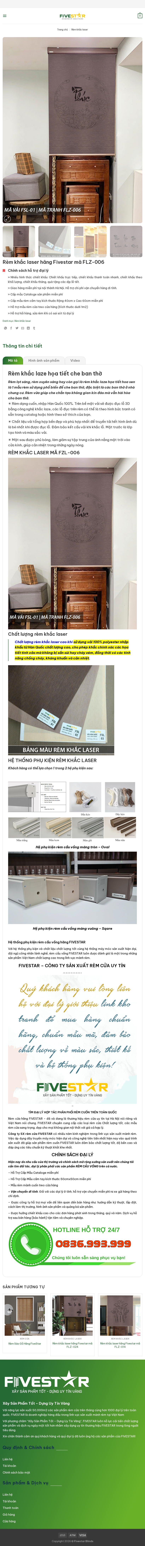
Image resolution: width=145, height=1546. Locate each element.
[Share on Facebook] (11, 328)
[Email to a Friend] (22, 328)
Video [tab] (75, 360)
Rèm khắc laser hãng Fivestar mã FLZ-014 (120, 1345)
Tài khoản (9, 1466)
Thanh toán (10, 1508)
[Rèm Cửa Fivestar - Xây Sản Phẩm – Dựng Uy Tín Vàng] (72, 16)
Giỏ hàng (9, 1514)
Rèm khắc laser (79, 29)
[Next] (135, 130)
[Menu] (5, 16)
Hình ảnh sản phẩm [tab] (43, 360)
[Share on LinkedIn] (28, 328)
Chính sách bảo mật (16, 1472)
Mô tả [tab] (13, 360)
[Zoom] (7, 219)
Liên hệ (8, 1459)
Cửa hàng (9, 1521)
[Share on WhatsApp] (5, 328)
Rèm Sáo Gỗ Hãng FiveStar (24, 1343)
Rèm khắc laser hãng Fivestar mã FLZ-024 (72, 1345)
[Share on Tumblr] (34, 328)
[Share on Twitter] (17, 328)
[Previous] (10, 130)
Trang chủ (62, 29)
